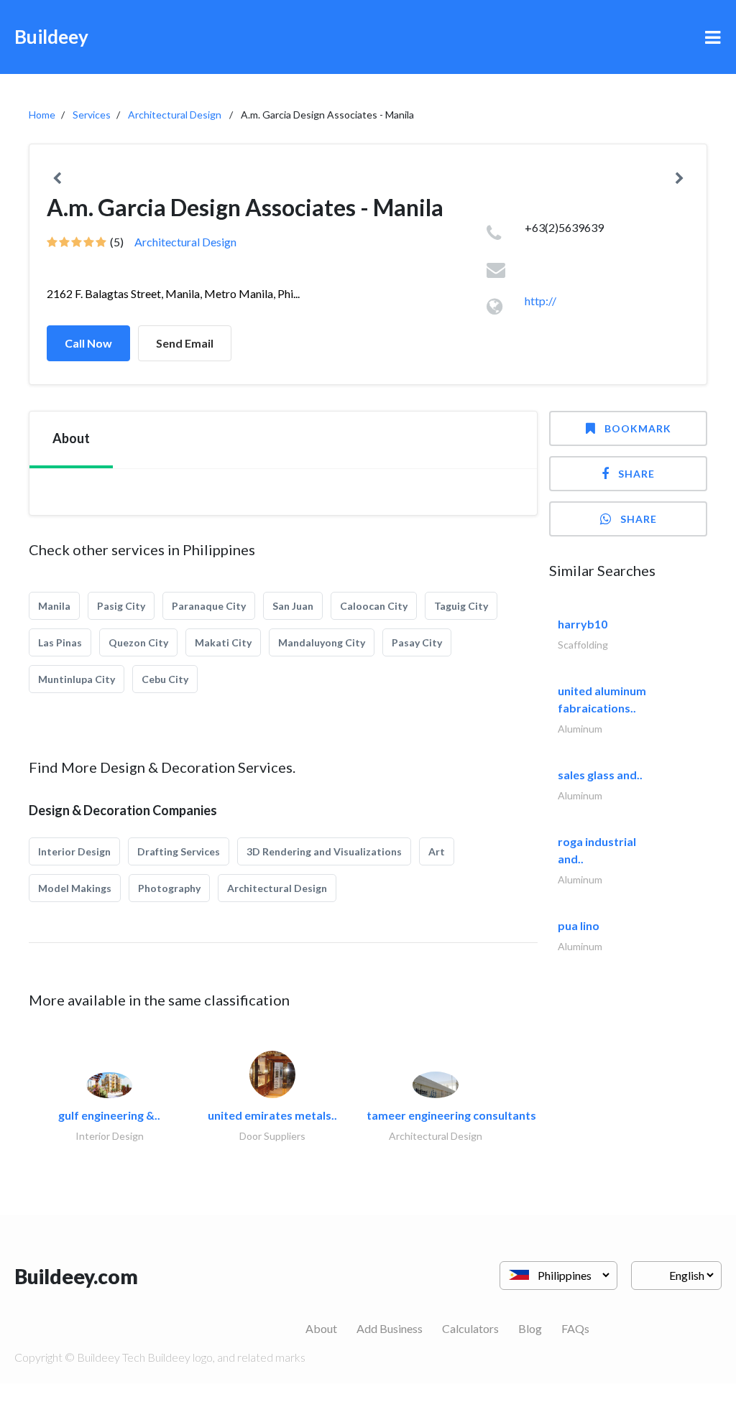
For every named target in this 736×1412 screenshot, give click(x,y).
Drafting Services (178, 851)
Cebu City (165, 679)
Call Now (88, 343)
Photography (169, 888)
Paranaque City (209, 606)
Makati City (223, 642)
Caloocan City (374, 606)
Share (636, 474)
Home (42, 114)
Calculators (470, 1328)
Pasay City (417, 642)
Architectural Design (174, 114)
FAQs (575, 1328)
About (321, 1328)
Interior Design (74, 851)
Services (92, 114)
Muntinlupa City (76, 679)
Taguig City (461, 606)
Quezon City (138, 642)
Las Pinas (60, 642)
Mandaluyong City (321, 642)
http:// (540, 300)
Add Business (389, 1328)
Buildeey (51, 36)
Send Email (184, 343)
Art (436, 851)
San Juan (292, 606)
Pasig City (121, 606)
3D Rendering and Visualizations (324, 851)
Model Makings (74, 888)
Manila (54, 606)
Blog (530, 1328)
